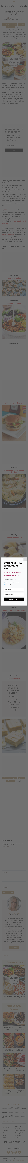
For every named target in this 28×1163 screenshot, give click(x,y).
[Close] (25, 559)
